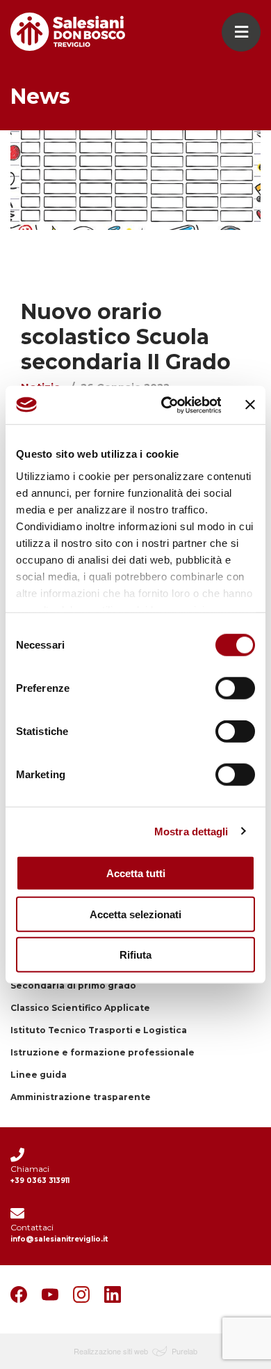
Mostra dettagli (191, 831)
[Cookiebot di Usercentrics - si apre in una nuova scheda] (165, 405)
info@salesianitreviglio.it (59, 1239)
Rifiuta (135, 955)
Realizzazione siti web (111, 1350)
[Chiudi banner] (250, 405)
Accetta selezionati (135, 914)
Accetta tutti (135, 873)
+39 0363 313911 (39, 1180)
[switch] (235, 688)
